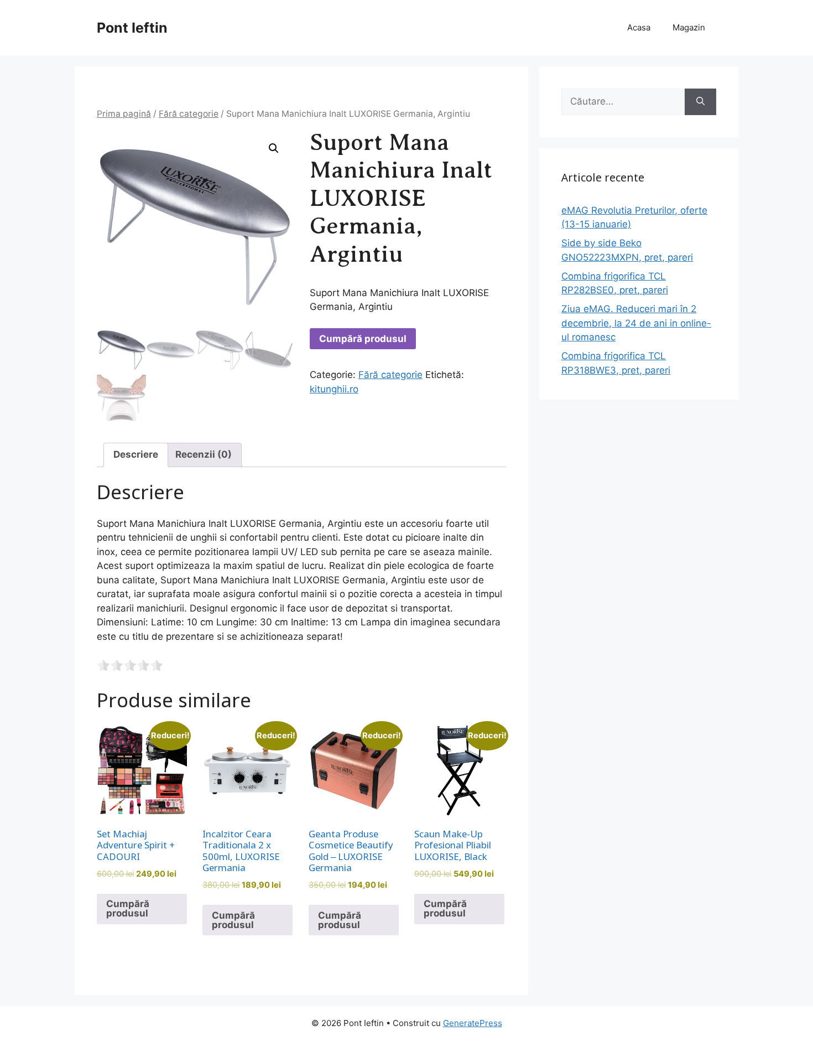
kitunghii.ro (334, 389)
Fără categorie (188, 113)
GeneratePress (472, 1023)
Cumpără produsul (362, 338)
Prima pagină (124, 113)
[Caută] (700, 102)
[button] (274, 148)
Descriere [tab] (135, 454)
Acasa (638, 27)
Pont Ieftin (132, 27)
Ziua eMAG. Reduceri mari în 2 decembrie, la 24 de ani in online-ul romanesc (636, 323)
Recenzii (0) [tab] (203, 454)
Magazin (689, 27)
